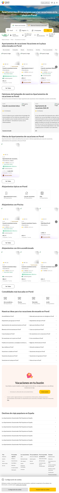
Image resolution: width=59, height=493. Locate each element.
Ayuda (22, 463)
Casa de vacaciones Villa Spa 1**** (50, 68)
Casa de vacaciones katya (11, 106)
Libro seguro (23, 461)
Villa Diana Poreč (45, 223)
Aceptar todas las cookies (42, 489)
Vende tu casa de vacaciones (51, 469)
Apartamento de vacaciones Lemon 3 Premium (15, 158)
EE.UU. (3, 465)
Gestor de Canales (43, 458)
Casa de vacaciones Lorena (9, 68)
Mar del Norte (14, 460)
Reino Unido (4, 463)
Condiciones (51, 472)
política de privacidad (21, 484)
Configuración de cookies (14, 489)
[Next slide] (56, 67)
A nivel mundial (14, 467)
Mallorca (13, 458)
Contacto (23, 469)
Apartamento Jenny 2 (27, 68)
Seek (22, 456)
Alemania (4, 456)
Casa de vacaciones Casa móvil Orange (32, 223)
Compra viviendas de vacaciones (52, 465)
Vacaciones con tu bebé (52, 462)
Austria (3, 459)
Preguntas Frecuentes (23, 466)
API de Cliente (42, 460)
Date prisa (50, 459)
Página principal (5, 39)
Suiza (3, 461)
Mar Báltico (13, 463)
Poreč (12, 39)
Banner (31, 461)
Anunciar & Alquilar (34, 456)
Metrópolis (13, 470)
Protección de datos (52, 474)
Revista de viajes (24, 459)
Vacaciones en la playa (20, 39)
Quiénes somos (51, 456)
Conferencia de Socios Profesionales (42, 465)
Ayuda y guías (33, 459)
